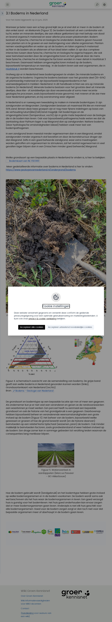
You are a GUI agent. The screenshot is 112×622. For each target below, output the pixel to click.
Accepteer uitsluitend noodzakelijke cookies (70, 327)
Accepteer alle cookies (31, 327)
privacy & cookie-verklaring (42, 319)
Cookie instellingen (56, 306)
